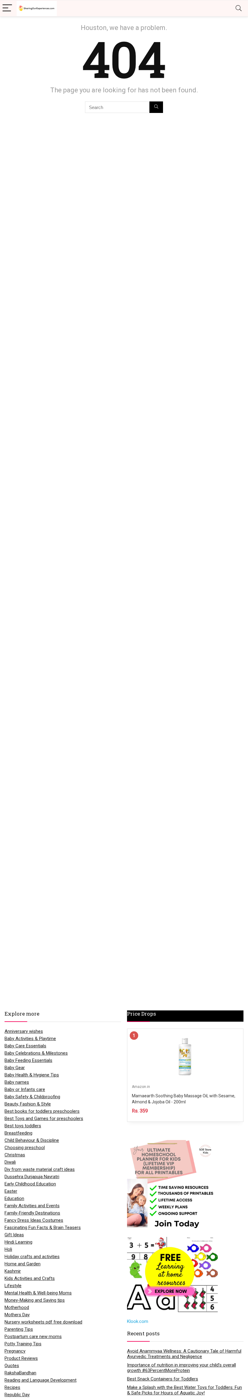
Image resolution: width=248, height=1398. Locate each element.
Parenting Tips (19, 1329)
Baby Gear (15, 1067)
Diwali (10, 1162)
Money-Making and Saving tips (35, 1300)
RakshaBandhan (20, 1373)
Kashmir (13, 1271)
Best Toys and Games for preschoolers (44, 1118)
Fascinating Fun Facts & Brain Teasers (43, 1227)
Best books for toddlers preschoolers (42, 1111)
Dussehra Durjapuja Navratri (32, 1176)
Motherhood (17, 1307)
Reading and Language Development (41, 1380)
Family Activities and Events (32, 1205)
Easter (11, 1191)
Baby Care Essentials (25, 1046)
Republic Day (17, 1394)
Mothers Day (17, 1314)
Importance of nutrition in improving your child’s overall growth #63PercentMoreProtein (181, 1367)
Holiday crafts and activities (32, 1256)
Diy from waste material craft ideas (40, 1169)
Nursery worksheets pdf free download (43, 1322)
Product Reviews (21, 1358)
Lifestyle (13, 1285)
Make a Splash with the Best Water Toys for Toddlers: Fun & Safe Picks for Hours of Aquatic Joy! (184, 1390)
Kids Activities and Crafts (30, 1278)
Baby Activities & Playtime (30, 1038)
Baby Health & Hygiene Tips (32, 1075)
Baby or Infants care (25, 1089)
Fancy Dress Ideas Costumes (34, 1220)
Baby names (17, 1082)
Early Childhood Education (30, 1184)
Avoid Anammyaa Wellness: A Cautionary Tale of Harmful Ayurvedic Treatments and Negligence (184, 1353)
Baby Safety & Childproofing (32, 1096)
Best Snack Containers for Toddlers (162, 1379)
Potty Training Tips (23, 1344)
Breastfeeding (18, 1133)
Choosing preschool (25, 1147)
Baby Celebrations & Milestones (36, 1053)
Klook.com (137, 1321)
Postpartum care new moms (33, 1336)
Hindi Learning (18, 1242)
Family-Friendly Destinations (32, 1213)
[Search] (238, 8)
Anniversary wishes (24, 1031)
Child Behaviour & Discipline (32, 1140)
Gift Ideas (14, 1235)
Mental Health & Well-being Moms (38, 1293)
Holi (8, 1249)
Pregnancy (15, 1351)
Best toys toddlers (23, 1126)
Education (14, 1198)
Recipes (12, 1387)
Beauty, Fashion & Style (28, 1104)
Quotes (12, 1365)
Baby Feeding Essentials (28, 1060)
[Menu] (7, 8)
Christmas (15, 1155)
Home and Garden (23, 1264)
